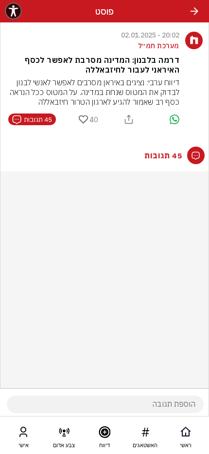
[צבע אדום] (64, 434)
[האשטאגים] (145, 434)
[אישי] (23, 434)
